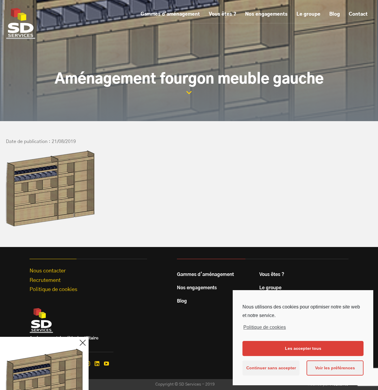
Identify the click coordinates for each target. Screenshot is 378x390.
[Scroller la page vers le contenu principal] (189, 92)
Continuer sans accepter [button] (271, 367)
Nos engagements (266, 14)
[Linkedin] (97, 363)
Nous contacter (48, 271)
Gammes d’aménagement (170, 14)
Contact (358, 14)
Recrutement (45, 280)
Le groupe (308, 14)
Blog (334, 14)
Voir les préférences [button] (335, 367)
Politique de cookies (264, 327)
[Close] (83, 343)
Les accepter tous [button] (303, 348)
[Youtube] (106, 363)
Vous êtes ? (222, 14)
